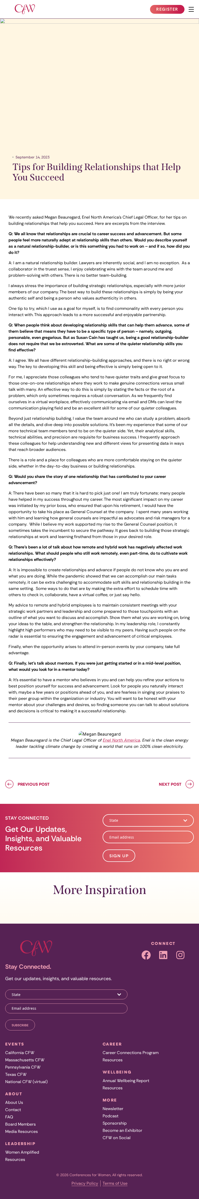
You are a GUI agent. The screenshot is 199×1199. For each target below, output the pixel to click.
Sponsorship (115, 1123)
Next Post (170, 784)
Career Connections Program (131, 1052)
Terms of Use (115, 1183)
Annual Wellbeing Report (126, 1080)
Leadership (20, 1143)
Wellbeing (117, 1072)
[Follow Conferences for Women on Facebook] (146, 955)
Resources (15, 1159)
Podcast (110, 1116)
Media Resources (21, 1131)
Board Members (20, 1124)
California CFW (19, 1052)
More (110, 1100)
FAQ (9, 1117)
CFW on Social (117, 1137)
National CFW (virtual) (26, 1081)
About (13, 1094)
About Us (14, 1102)
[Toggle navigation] (191, 9)
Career (112, 1044)
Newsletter (113, 1108)
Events (14, 1044)
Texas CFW (15, 1074)
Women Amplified (22, 1152)
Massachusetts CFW (24, 1060)
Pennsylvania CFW (22, 1067)
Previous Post (33, 784)
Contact (13, 1109)
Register (170, 10)
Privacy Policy (85, 1183)
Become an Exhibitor (122, 1130)
